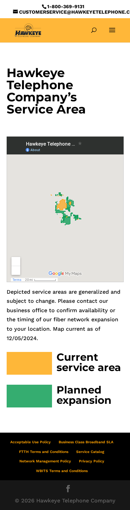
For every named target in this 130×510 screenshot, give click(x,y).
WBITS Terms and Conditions (62, 471)
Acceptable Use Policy (30, 442)
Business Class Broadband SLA (86, 442)
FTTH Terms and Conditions (43, 452)
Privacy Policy (91, 461)
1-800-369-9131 (65, 6)
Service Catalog (90, 452)
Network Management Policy (45, 461)
